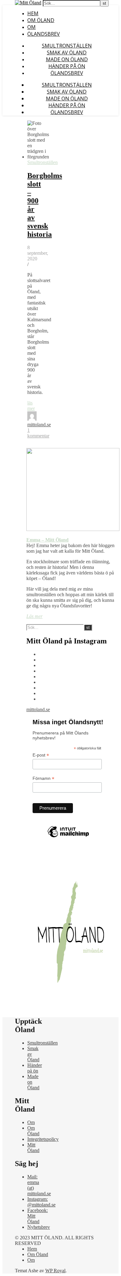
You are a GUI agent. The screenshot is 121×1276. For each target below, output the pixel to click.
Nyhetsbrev (38, 1227)
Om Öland (40, 20)
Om (31, 27)
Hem (32, 13)
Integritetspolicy (43, 1139)
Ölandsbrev (43, 33)
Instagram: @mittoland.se (41, 1201)
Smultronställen (67, 45)
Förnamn (43, 778)
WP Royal (55, 1270)
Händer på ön (66, 66)
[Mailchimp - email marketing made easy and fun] (68, 837)
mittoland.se (39, 424)
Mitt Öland (33, 1147)
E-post (41, 755)
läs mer (31, 405)
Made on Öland (67, 59)
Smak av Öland (67, 52)
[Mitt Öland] (28, 2)
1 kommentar (38, 433)
